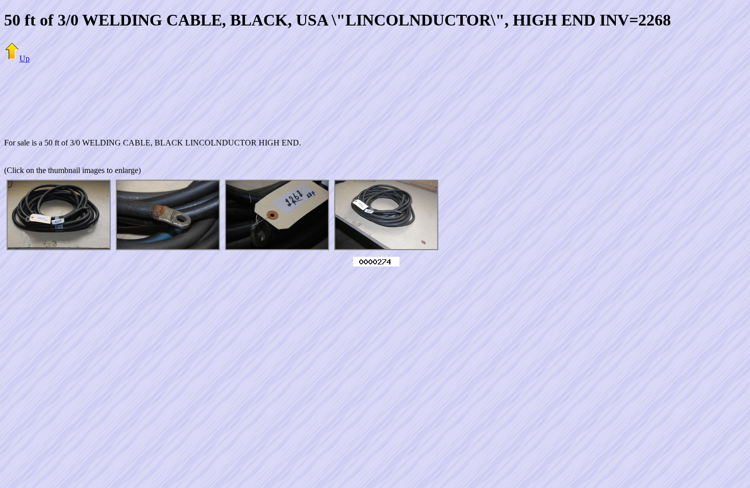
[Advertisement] (375, 94)
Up (24, 58)
